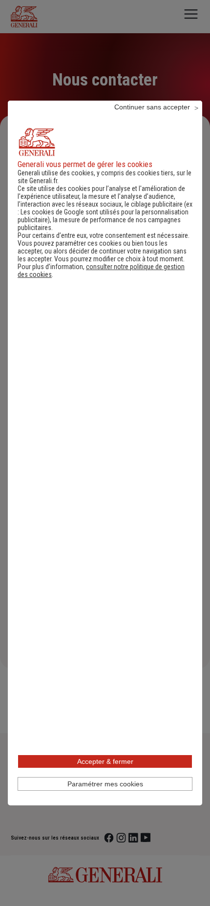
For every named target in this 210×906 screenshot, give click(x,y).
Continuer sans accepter (152, 107)
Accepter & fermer (105, 761)
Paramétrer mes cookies (105, 784)
